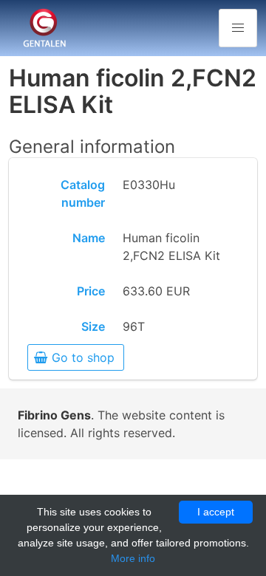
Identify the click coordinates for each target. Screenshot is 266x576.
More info (133, 558)
